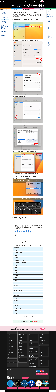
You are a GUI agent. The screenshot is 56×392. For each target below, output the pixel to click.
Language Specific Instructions (50, 16)
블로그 (30, 334)
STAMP (9, 334)
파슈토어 (49, 36)
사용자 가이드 (20, 345)
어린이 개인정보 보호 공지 (44, 388)
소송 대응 (30, 340)
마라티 (49, 34)
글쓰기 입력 (21, 9)
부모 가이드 (3, 25)
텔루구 (49, 42)
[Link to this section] (12, 19)
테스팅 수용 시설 (31, 363)
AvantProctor (3, 31)
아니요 (35, 321)
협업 (40, 346)
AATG (41, 348)
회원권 (41, 357)
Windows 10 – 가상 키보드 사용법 (5, 21)
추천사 (41, 337)
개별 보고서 (30, 343)
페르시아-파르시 (50, 37)
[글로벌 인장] (17, 383)
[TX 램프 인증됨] (31, 383)
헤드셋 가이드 (4, 13)
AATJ (41, 355)
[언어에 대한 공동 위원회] (38, 383)
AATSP (41, 349)
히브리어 (49, 27)
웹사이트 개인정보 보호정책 (33, 355)
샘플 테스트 (3, 35)
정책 (29, 353)
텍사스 (41, 363)
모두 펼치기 (7, 9)
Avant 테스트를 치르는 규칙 (33, 358)
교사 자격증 (20, 340)
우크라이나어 (49, 45)
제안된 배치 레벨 (4, 28)
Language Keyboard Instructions (50, 11)
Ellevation (19, 361)
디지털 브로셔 (20, 352)
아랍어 (49, 19)
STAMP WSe (28, 324)
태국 (48, 43)
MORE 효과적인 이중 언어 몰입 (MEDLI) (33, 351)
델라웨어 (41, 360)
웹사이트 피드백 (42, 343)
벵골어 (49, 21)
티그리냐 (49, 44)
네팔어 (49, 35)
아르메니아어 (49, 20)
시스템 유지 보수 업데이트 (22, 355)
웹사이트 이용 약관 (21, 388)
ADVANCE (3, 32)
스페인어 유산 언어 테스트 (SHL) (11, 354)
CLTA (41, 352)
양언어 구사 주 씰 (20, 337)
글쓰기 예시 (20, 346)
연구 (29, 345)
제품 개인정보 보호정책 (34, 388)
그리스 (49, 26)
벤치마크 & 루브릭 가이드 (4, 27)
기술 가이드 (3, 11)
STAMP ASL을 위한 (10, 346)
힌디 (48, 28)
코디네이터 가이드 (4, 22)
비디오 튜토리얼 (20, 348)
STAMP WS (9, 337)
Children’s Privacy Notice (32, 366)
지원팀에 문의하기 (25, 377)
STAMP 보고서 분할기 (11, 362)
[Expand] (0, 11)
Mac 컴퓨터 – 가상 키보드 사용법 (5, 19)
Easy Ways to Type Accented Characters (50, 15)
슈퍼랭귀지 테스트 (10, 352)
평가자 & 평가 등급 (42, 340)
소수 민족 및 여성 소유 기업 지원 (33, 360)
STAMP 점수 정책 (31, 356)
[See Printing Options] (42, 9)
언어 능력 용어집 (20, 349)
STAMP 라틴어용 (10, 349)
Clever (19, 358)
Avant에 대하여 (42, 334)
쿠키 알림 (27, 388)
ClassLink (19, 360)
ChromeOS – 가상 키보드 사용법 (5, 17)
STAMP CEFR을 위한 (11, 340)
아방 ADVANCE (31, 348)
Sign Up (42, 328)
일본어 (49, 29)
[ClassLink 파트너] (24, 383)
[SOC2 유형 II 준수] (10, 383)
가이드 (14, 9)
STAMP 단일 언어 (10, 343)
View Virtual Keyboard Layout (50, 13)
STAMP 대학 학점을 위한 (21, 334)
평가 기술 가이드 (4, 12)
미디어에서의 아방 (31, 337)
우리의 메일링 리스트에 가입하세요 (42, 373)
